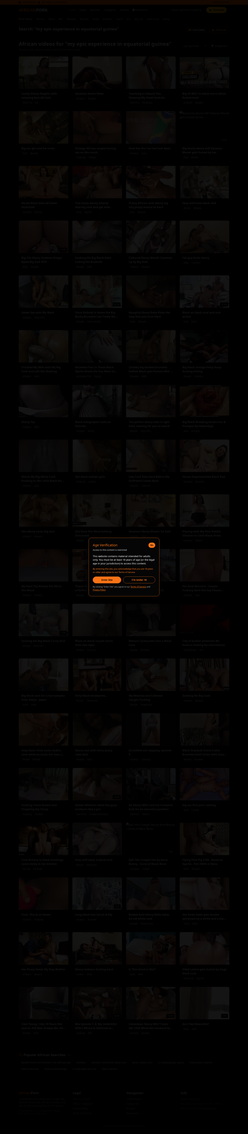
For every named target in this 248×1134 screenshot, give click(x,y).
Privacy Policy (99, 589)
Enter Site (107, 579)
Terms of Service (138, 586)
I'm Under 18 (139, 579)
